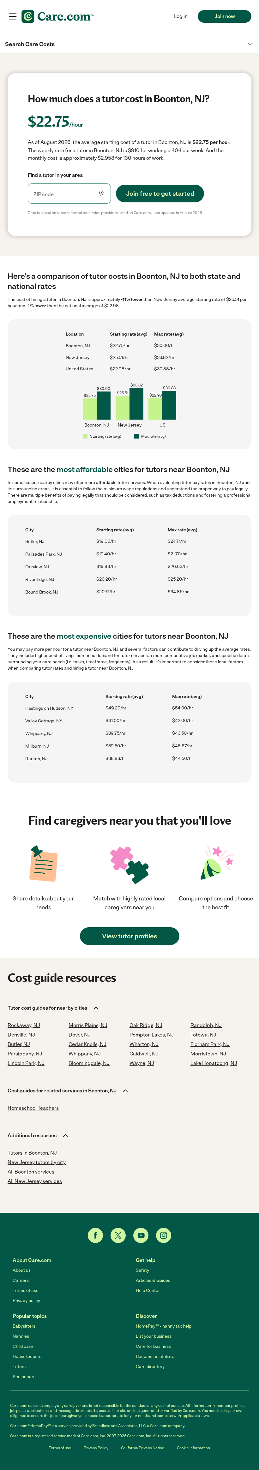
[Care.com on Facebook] (95, 1235)
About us (22, 1270)
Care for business (153, 1346)
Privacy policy (26, 1300)
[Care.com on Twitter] (118, 1235)
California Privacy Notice (142, 1448)
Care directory (150, 1366)
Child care (23, 1346)
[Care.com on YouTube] (140, 1235)
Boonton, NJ (78, 346)
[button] (129, 44)
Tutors (19, 1366)
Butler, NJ (35, 541)
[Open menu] (13, 16)
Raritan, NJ (36, 759)
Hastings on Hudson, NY (49, 708)
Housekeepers (27, 1356)
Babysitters (24, 1326)
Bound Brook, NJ (41, 592)
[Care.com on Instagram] (163, 1235)
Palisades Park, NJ (43, 554)
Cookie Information (193, 1448)
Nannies (21, 1336)
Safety (142, 1270)
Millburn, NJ (37, 746)
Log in (181, 16)
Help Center (148, 1290)
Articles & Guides (153, 1280)
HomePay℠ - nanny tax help (163, 1326)
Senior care (24, 1376)
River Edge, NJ (39, 579)
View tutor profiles (129, 936)
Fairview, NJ (37, 567)
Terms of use (26, 1290)
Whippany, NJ (39, 733)
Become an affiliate (155, 1356)
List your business (154, 1336)
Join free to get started (160, 193)
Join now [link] (224, 16)
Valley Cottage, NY (43, 721)
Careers (21, 1280)
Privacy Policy (96, 1448)
